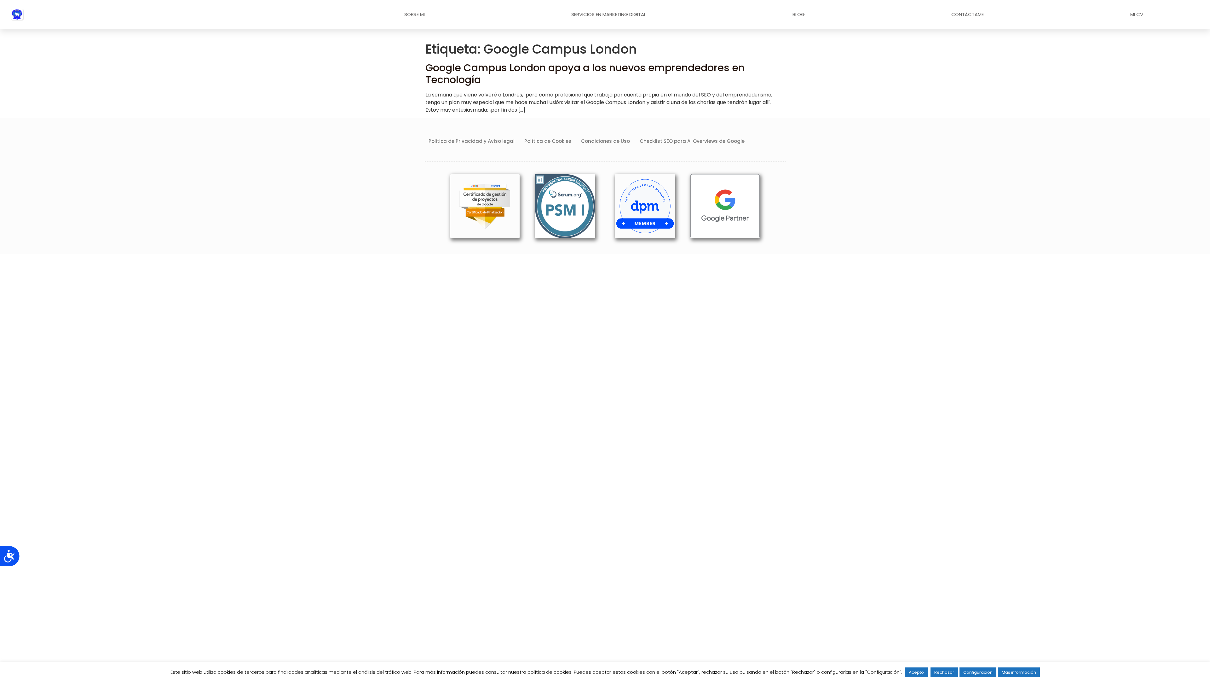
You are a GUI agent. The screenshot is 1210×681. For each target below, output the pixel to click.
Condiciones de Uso (605, 141)
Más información (1019, 672)
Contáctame (967, 14)
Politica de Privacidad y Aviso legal (472, 141)
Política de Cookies (547, 141)
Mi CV (1136, 14)
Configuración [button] (978, 672)
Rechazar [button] (944, 672)
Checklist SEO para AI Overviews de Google (692, 141)
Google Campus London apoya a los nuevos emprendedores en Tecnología (585, 74)
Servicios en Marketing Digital (608, 14)
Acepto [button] (916, 672)
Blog (798, 14)
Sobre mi (414, 14)
